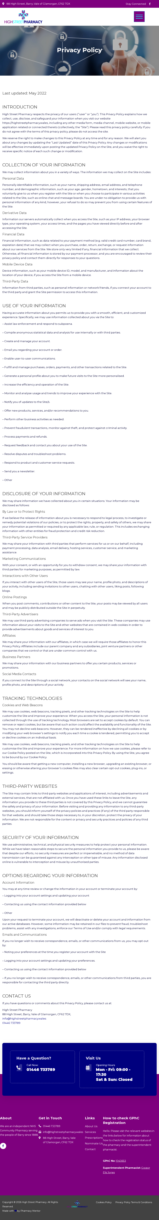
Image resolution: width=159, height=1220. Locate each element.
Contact (90, 1149)
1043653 (121, 1160)
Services (90, 1132)
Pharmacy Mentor (30, 1210)
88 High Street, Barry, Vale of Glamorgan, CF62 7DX (38, 3)
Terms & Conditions (141, 1202)
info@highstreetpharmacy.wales (24, 1018)
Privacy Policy (122, 1202)
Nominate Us (94, 1143)
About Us (91, 1126)
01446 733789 (11, 1022)
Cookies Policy (104, 1202)
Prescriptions (94, 1137)
